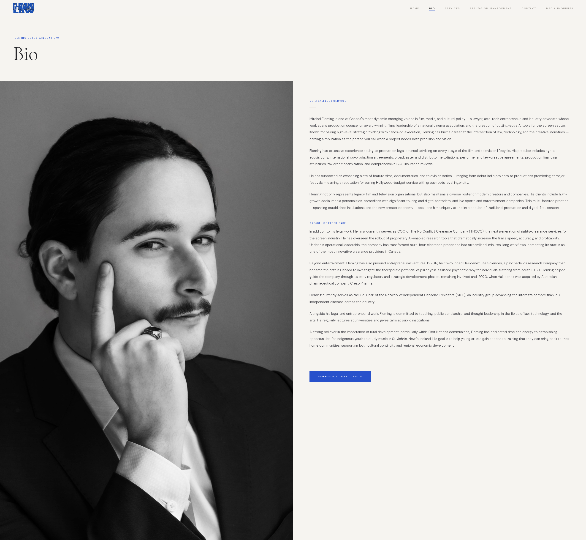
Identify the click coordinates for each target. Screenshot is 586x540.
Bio (432, 8)
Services (452, 8)
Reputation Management (490, 8)
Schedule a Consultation (340, 376)
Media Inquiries (559, 8)
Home (414, 8)
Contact (529, 8)
